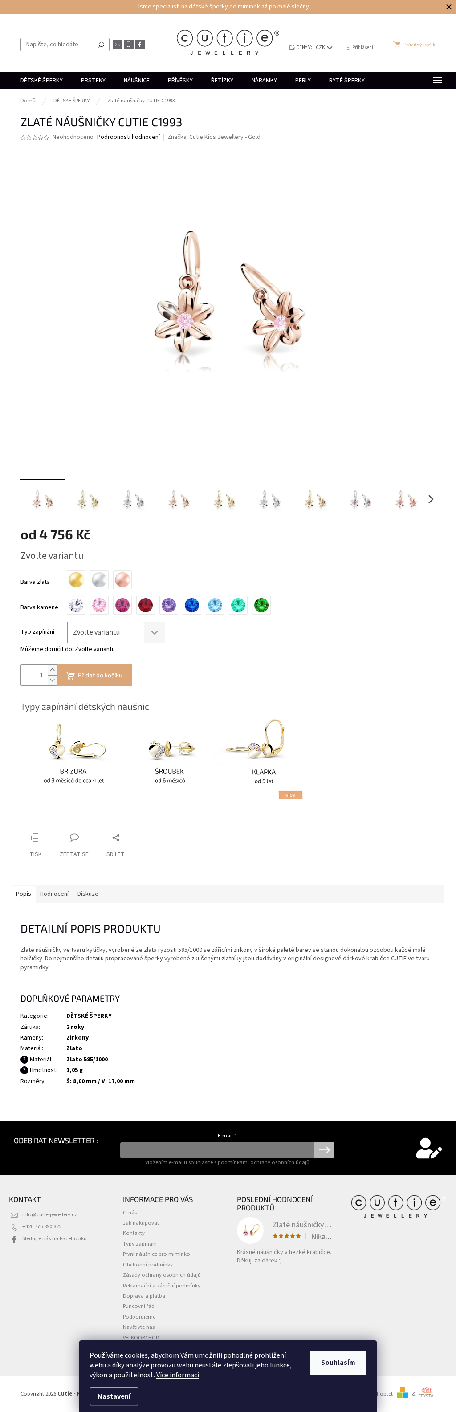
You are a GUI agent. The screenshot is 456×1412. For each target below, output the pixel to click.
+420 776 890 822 (41, 1226)
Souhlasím (338, 1362)
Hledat (101, 44)
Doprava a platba (144, 1296)
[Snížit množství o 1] (52, 680)
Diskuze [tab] (87, 894)
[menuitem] (42, 80)
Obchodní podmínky (148, 1265)
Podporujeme (139, 1317)
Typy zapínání (140, 1244)
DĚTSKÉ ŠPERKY (89, 1015)
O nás (130, 1213)
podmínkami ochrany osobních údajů (263, 1162)
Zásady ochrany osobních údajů (162, 1275)
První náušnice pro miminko (156, 1254)
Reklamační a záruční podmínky (161, 1286)
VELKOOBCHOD (141, 1338)
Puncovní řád (139, 1306)
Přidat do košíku (100, 675)
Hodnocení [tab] (54, 894)
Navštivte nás (139, 1327)
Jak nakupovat (141, 1223)
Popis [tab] (23, 894)
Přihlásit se (324, 1150)
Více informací (177, 1375)
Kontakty (134, 1233)
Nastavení (114, 1396)
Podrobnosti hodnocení (128, 137)
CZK (321, 47)
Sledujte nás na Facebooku (54, 1238)
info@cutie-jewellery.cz (49, 1214)
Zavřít (67, 820)
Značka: (214, 137)
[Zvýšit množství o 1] (52, 670)
